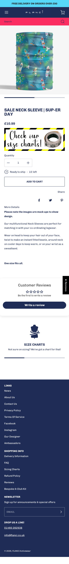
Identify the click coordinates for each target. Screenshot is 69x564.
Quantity (9, 155)
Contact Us (10, 403)
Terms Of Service (14, 416)
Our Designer (12, 436)
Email (11, 511)
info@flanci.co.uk (14, 535)
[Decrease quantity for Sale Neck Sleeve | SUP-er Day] (8, 163)
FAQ (6, 462)
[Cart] (61, 12)
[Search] (61, 21)
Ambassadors (12, 443)
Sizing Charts (12, 469)
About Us (9, 397)
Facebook (10, 423)
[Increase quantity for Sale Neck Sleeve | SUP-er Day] (28, 163)
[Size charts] (34, 139)
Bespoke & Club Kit (15, 488)
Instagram (10, 430)
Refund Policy (12, 475)
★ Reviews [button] (65, 285)
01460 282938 (13, 527)
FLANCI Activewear (21, 551)
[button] (8, 12)
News (7, 390)
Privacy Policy (12, 410)
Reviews (9, 482)
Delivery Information (16, 456)
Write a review (35, 305)
